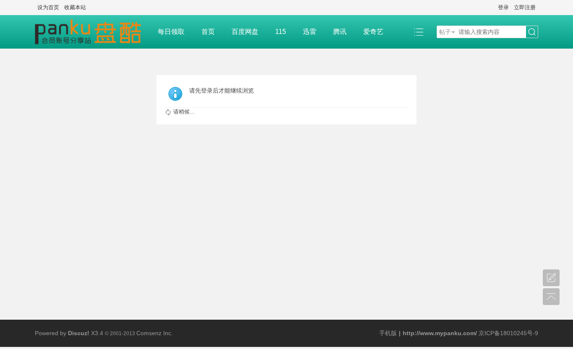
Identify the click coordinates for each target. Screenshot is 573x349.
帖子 (445, 31)
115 (280, 31)
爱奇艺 (373, 31)
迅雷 (309, 31)
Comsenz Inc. (154, 333)
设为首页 (48, 7)
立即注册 (525, 7)
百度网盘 (245, 31)
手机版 (388, 333)
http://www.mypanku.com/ (440, 333)
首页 (208, 31)
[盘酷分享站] (92, 32)
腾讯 (339, 31)
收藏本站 (75, 7)
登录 (503, 7)
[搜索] (532, 32)
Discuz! (78, 333)
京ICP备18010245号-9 (508, 333)
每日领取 (171, 31)
